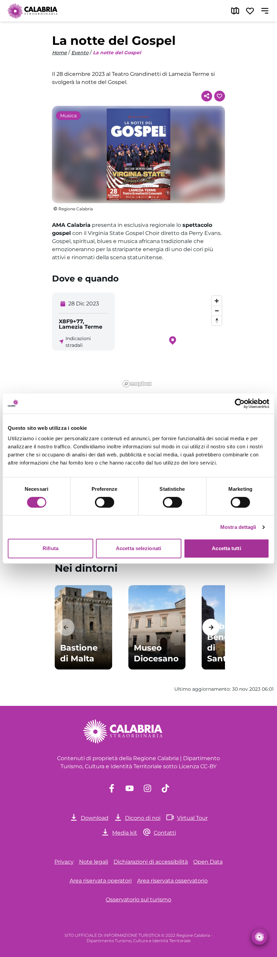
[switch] (104, 502)
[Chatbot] (259, 937)
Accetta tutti (226, 548)
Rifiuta (50, 548)
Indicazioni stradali (78, 341)
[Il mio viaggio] (250, 11)
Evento (80, 53)
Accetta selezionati (138, 548)
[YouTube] (129, 788)
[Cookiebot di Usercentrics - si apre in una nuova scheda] (239, 403)
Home (59, 53)
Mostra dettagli (238, 527)
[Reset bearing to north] (217, 320)
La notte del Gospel (117, 53)
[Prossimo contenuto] (211, 627)
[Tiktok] (165, 788)
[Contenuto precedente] (66, 627)
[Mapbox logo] (137, 384)
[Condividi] (206, 96)
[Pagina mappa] (235, 11)
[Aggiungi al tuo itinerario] (219, 96)
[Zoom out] (217, 311)
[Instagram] (147, 788)
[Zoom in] (217, 301)
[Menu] (265, 11)
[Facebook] (112, 788)
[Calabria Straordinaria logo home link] (32, 11)
